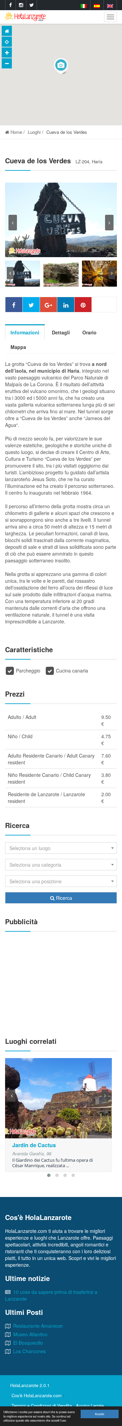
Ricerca (63, 897)
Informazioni (25, 332)
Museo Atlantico (30, 1334)
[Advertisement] (61, 980)
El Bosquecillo (28, 1342)
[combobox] (61, 848)
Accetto (99, 1414)
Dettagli (61, 332)
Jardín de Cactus (34, 1145)
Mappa (18, 347)
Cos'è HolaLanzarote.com (37, 1395)
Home (15, 132)
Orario (89, 332)
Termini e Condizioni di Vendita (42, 1405)
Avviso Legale (90, 1405)
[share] (13, 304)
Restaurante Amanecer (38, 1325)
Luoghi (34, 132)
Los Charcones (29, 1351)
